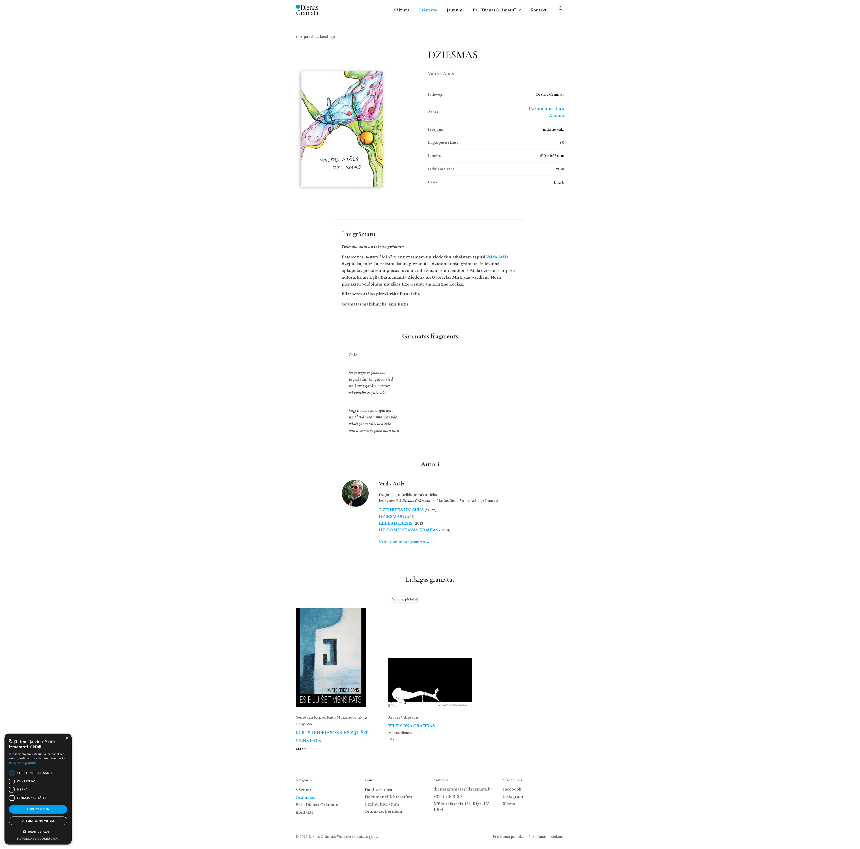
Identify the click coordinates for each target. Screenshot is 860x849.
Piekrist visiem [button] (38, 809)
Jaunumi (455, 10)
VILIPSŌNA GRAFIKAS (411, 726)
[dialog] (38, 789)
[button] (38, 832)
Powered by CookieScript (38, 838)
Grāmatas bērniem (383, 811)
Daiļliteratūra (378, 790)
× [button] (66, 738)
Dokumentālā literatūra (388, 797)
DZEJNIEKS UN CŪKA (401, 510)
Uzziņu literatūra (546, 108)
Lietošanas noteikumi (546, 837)
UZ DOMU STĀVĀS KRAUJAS (408, 530)
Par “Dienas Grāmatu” (494, 10)
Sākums (402, 10)
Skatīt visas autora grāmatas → (404, 542)
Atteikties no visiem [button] (38, 821)
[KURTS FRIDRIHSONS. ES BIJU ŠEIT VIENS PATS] (337, 652)
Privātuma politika (508, 837)
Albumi (556, 115)
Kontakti (539, 10)
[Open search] (560, 10)
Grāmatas (428, 10)
